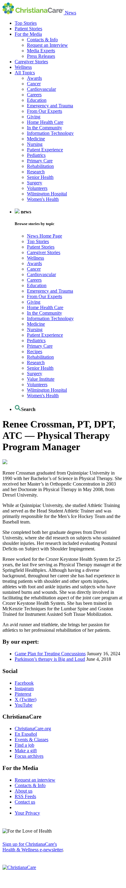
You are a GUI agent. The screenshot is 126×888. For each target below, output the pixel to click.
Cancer (34, 83)
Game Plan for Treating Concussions (50, 653)
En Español (26, 734)
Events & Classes (31, 739)
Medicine (36, 138)
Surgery (34, 182)
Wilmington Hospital (47, 193)
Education (36, 100)
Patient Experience (45, 149)
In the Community (44, 127)
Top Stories (26, 23)
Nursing (35, 144)
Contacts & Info (42, 39)
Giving (33, 116)
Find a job (24, 745)
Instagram (24, 688)
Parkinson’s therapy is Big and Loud (50, 659)
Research (36, 171)
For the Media (28, 34)
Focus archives (29, 756)
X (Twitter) (25, 699)
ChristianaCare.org (33, 728)
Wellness (23, 67)
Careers (34, 94)
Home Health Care (45, 122)
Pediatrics (36, 155)
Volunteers (37, 188)
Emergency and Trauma (50, 105)
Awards (34, 78)
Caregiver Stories (31, 61)
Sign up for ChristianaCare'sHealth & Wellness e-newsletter (32, 847)
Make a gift (26, 750)
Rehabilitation (40, 166)
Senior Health (40, 177)
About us (23, 791)
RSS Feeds (25, 796)
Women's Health (43, 199)
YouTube (23, 705)
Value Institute (40, 379)
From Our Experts (44, 111)
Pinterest (23, 694)
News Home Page (44, 236)
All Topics (25, 72)
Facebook (24, 683)
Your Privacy (27, 813)
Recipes (34, 351)
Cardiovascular (41, 89)
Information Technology (50, 133)
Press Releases (41, 56)
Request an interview (35, 780)
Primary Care (40, 160)
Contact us (25, 802)
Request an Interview (47, 45)
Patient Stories (28, 28)
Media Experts (41, 50)
